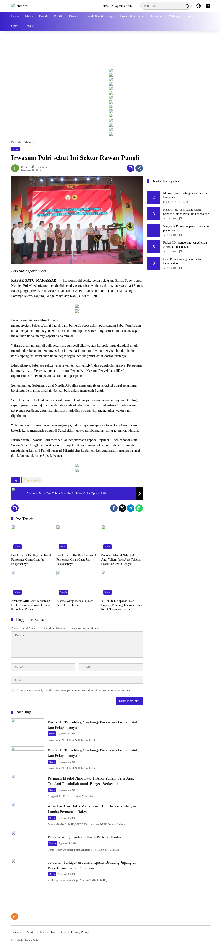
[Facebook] (114, 508)
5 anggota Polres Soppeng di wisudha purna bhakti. (186, 228)
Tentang (16, 932)
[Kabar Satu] (19, 5)
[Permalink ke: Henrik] (16, 168)
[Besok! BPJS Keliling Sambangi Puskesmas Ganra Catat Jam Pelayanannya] (32, 538)
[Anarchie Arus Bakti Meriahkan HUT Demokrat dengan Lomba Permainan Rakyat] (32, 584)
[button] (187, 5)
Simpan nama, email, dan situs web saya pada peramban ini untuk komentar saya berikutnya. (74, 690)
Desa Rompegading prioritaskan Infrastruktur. (182, 261)
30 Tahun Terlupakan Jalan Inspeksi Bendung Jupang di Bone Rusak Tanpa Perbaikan (122, 605)
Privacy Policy (80, 932)
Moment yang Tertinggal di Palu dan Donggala (185, 195)
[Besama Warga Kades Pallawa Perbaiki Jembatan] (77, 584)
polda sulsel (33, 480)
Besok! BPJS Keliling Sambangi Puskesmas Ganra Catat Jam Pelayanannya (31, 559)
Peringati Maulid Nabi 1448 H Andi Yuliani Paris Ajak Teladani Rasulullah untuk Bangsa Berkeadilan (121, 560)
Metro (15, 149)
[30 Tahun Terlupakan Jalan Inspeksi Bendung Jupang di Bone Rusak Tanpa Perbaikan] (122, 584)
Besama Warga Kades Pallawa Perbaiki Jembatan (74, 603)
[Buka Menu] (208, 5)
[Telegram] (130, 508)
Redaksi (30, 932)
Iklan (63, 932)
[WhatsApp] (139, 508)
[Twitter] (122, 508)
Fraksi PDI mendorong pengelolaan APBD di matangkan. (185, 245)
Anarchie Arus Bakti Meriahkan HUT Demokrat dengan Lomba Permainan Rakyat (30, 605)
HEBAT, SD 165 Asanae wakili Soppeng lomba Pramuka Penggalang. (186, 212)
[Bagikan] (139, 168)
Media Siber (47, 932)
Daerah (63, 592)
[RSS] (14, 916)
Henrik (24, 167)
